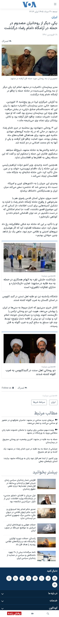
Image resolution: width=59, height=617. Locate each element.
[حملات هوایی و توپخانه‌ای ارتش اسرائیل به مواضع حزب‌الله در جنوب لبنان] (46, 528)
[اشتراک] (54, 584)
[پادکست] (9, 578)
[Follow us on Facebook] (54, 578)
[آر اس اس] (15, 578)
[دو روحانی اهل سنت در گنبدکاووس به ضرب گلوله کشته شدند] (30, 348)
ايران (54, 17)
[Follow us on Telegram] (48, 578)
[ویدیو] (32, 613)
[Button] (6, 41)
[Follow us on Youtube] (35, 578)
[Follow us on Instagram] (28, 578)
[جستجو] (48, 613)
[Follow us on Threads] (22, 578)
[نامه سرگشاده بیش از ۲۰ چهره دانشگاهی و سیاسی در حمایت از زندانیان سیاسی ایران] (46, 556)
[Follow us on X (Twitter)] (41, 578)
